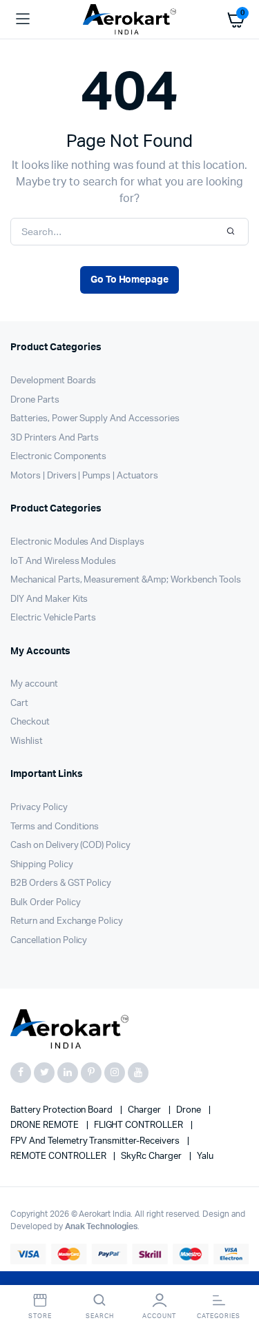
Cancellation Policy (48, 940)
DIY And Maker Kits (49, 599)
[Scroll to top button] (237, 1270)
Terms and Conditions (54, 826)
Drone (189, 1110)
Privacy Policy (39, 807)
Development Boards (53, 380)
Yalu (205, 1156)
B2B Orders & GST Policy (60, 883)
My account (34, 684)
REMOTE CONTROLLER (59, 1156)
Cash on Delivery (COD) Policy (70, 845)
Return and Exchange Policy (66, 921)
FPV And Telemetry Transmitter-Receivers (96, 1141)
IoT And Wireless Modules (63, 561)
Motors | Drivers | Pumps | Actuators (84, 476)
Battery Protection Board (62, 1110)
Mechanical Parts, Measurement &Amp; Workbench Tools (125, 580)
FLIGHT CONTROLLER (139, 1125)
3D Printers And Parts (54, 438)
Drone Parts (34, 400)
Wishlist (26, 741)
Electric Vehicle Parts (53, 618)
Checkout (30, 722)
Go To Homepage (129, 280)
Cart (19, 703)
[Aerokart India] (129, 19)
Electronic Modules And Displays (77, 542)
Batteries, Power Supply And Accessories (95, 418)
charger (145, 1110)
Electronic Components (58, 456)
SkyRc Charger (152, 1156)
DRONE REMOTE (45, 1125)
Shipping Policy (41, 864)
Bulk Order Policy (45, 902)
